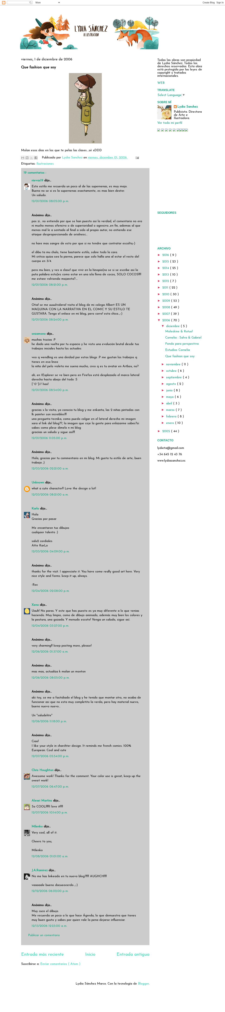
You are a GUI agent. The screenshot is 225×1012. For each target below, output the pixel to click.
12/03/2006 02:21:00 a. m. (50, 468)
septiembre (174, 377)
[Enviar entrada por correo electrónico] (136, 157)
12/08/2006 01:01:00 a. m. (50, 856)
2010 (166, 294)
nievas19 (38, 180)
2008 (166, 307)
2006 (166, 320)
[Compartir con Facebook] (36, 157)
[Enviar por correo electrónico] (22, 157)
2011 (165, 287)
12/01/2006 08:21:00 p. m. (50, 285)
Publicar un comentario (44, 935)
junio (170, 390)
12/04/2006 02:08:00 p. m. (50, 591)
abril (169, 403)
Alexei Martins (42, 800)
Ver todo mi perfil (169, 123)
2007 (166, 314)
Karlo (36, 508)
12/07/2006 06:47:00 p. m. (50, 786)
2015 (166, 261)
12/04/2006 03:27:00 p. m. (50, 626)
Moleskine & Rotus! (179, 331)
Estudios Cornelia (177, 350)
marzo (171, 410)
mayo (170, 397)
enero (170, 423)
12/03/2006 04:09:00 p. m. (50, 551)
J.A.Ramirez (40, 870)
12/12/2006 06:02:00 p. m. (50, 891)
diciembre (173, 326)
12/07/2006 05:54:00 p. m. (50, 756)
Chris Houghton (43, 770)
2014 (166, 268)
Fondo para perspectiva (182, 344)
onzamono (39, 334)
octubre (172, 371)
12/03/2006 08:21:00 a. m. (50, 494)
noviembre (174, 364)
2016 (166, 255)
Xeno (36, 605)
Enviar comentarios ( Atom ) (60, 964)
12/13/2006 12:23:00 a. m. (49, 926)
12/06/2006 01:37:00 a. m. (50, 651)
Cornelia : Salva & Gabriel (183, 337)
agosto (171, 384)
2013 (166, 274)
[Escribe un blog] (27, 157)
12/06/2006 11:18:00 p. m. (49, 721)
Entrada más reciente (42, 954)
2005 (166, 431)
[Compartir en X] (31, 157)
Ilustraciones (45, 163)
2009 (166, 301)
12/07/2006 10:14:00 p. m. (50, 812)
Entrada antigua (133, 954)
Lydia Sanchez (187, 106)
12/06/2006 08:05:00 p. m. (50, 677)
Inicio (90, 954)
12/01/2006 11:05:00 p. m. (49, 438)
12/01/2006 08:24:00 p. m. (50, 319)
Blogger (143, 983)
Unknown (38, 482)
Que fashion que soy (180, 356)
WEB (161, 83)
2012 (166, 281)
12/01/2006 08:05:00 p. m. (50, 201)
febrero (172, 416)
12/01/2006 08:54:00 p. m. (50, 390)
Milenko (38, 826)
